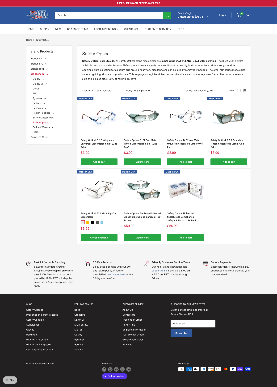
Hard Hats (32, 334)
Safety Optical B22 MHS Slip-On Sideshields (98, 215)
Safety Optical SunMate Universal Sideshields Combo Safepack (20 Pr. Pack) (142, 217)
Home (29, 40)
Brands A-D (37, 58)
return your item (116, 274)
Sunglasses (32, 324)
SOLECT (37, 132)
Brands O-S (37, 73)
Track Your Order (132, 319)
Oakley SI (38, 83)
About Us (127, 309)
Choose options (99, 237)
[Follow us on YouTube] (116, 369)
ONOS (36, 88)
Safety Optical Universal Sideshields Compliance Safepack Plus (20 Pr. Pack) (182, 217)
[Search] (167, 15)
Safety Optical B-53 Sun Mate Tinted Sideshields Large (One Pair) (227, 143)
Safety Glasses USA (43, 117)
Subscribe (181, 333)
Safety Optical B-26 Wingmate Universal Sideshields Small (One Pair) (99, 143)
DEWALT (79, 319)
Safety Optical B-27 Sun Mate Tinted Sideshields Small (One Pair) (140, 143)
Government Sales (132, 339)
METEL (78, 329)
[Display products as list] (244, 90)
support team (159, 270)
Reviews (127, 344)
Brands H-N (37, 68)
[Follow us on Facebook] (104, 369)
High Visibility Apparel (38, 344)
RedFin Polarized (42, 112)
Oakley (37, 78)
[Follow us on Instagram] (110, 369)
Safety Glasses (34, 309)
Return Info (128, 324)
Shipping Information (134, 329)
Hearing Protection (37, 339)
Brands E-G (37, 63)
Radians (37, 103)
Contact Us (128, 314)
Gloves (30, 329)
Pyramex (38, 98)
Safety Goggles (35, 319)
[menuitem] (30, 29)
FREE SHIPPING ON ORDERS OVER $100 (138, 3)
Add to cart (99, 161)
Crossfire (79, 314)
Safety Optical (42, 40)
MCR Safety (81, 324)
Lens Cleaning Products (40, 349)
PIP (34, 93)
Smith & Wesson (41, 127)
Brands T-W (37, 137)
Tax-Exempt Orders (133, 334)
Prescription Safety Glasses (42, 314)
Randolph (38, 108)
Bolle (77, 309)
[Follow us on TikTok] (122, 369)
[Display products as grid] (239, 90)
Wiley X (78, 349)
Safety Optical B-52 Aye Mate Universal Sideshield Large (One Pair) (185, 143)
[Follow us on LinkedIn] (128, 369)
